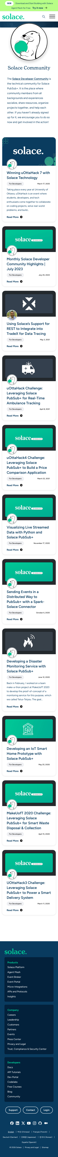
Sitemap (45, 1147)
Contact (30, 1110)
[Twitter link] (23, 1123)
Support (13, 1110)
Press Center (14, 1039)
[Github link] (40, 1123)
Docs (10, 1067)
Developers (13, 1062)
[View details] (13, 16)
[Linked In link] (18, 1123)
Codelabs (12, 1081)
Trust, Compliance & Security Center (26, 1049)
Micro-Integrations (17, 986)
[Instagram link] (35, 1123)
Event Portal (13, 981)
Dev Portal (12, 1077)
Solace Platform (15, 967)
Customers (13, 1024)
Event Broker (14, 977)
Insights (11, 996)
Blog (9, 1091)
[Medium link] (46, 1123)
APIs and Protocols (17, 991)
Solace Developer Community (30, 78)
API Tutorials (14, 1072)
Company (13, 1009)
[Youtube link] (29, 1123)
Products (12, 962)
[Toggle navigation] (52, 16)
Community (13, 1096)
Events (11, 1034)
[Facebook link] (12, 1123)
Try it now (38, 7)
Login (47, 1110)
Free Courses (14, 1086)
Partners (11, 1029)
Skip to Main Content (14, 10)
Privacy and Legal (16, 1044)
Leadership (13, 1019)
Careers (11, 1014)
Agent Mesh (13, 972)
